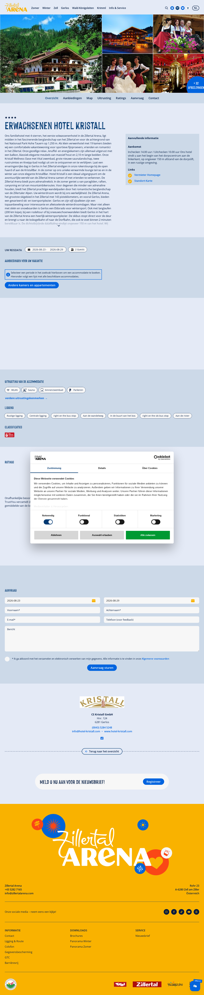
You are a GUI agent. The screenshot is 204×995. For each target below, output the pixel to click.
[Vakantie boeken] (183, 8)
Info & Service (117, 8)
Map (90, 98)
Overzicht (51, 98)
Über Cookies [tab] (149, 468)
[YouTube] (189, 912)
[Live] (177, 8)
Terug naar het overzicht (104, 751)
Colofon (9, 946)
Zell (56, 8)
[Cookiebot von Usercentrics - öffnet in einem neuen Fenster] (156, 457)
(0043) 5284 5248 (102, 727)
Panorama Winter (80, 941)
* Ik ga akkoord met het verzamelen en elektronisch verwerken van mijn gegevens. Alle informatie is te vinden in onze (90, 658)
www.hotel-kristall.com (118, 731)
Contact (154, 98)
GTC (7, 957)
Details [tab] (102, 468)
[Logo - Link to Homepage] (16, 7)
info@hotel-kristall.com (86, 731)
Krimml (101, 8)
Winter (46, 8)
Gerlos (65, 8)
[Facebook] (174, 912)
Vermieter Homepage (147, 175)
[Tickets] (172, 8)
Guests (79, 249)
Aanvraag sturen (102, 668)
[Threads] (196, 912)
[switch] (84, 521)
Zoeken (167, 8)
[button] (59, 225)
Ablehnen (56, 535)
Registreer (153, 782)
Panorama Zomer (80, 946)
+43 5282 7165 (13, 889)
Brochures (76, 936)
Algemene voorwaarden (155, 658)
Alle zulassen (147, 535)
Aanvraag (137, 98)
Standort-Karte (143, 181)
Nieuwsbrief (142, 936)
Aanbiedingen (72, 98)
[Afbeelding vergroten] (51, 53)
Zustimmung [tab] (54, 468)
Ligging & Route (14, 941)
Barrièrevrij (11, 963)
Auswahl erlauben (102, 535)
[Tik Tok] (181, 912)
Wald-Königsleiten (83, 8)
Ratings (121, 98)
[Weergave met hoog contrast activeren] (188, 8)
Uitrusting (104, 98)
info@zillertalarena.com (19, 893)
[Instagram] (166, 912)
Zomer (35, 8)
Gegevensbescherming (18, 952)
